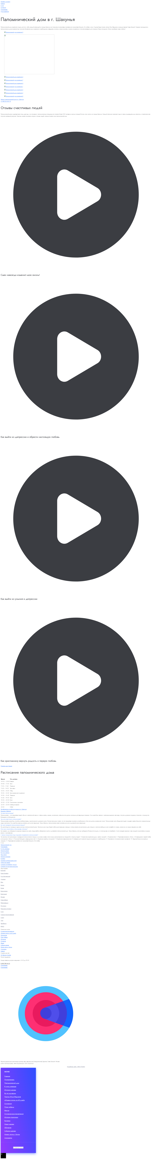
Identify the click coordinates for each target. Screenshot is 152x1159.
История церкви (5, 851)
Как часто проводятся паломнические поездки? (13, 825)
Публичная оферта (5, 862)
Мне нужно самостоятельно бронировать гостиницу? (14, 829)
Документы (3, 949)
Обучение (3, 939)
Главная (3, 951)
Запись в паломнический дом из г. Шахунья (12, 99)
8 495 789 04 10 (5, 963)
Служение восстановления (7, 931)
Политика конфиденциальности (9, 861)
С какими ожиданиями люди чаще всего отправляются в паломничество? (19, 835)
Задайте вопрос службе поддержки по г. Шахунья (14, 809)
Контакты (3, 858)
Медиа (2, 943)
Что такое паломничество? (7, 813)
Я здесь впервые (5, 849)
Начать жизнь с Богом (6, 947)
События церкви (5, 945)
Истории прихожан (5, 857)
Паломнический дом (6, 845)
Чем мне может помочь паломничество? (11, 819)
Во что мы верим (5, 853)
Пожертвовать (4, 847)
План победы (4, 937)
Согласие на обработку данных (9, 864)
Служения (3, 941)
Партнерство (4, 935)
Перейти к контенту (5, 2)
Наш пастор (4, 855)
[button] (76, 813)
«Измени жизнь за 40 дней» (8, 933)
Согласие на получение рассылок (9, 866)
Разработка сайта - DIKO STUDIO (76, 1067)
